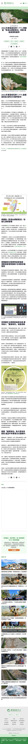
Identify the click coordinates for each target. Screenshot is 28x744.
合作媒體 (14, 722)
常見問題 (6, 722)
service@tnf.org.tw (16, 733)
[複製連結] (19, 46)
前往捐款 (14, 550)
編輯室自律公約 (14, 720)
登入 (26, 3)
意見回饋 (22, 724)
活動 (14, 718)
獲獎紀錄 (14, 724)
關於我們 (22, 718)
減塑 (12, 41)
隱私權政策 (6, 724)
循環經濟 (16, 41)
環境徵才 (6, 718)
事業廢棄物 (6, 41)
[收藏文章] (8, 46)
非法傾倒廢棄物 (14, 43)
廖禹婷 (15, 38)
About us (6, 720)
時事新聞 (12, 36)
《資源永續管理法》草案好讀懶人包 (13, 393)
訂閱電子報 (10, 714)
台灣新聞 (16, 36)
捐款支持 (17, 714)
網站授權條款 (21, 720)
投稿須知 (22, 722)
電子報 (21, 3)
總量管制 (22, 41)
